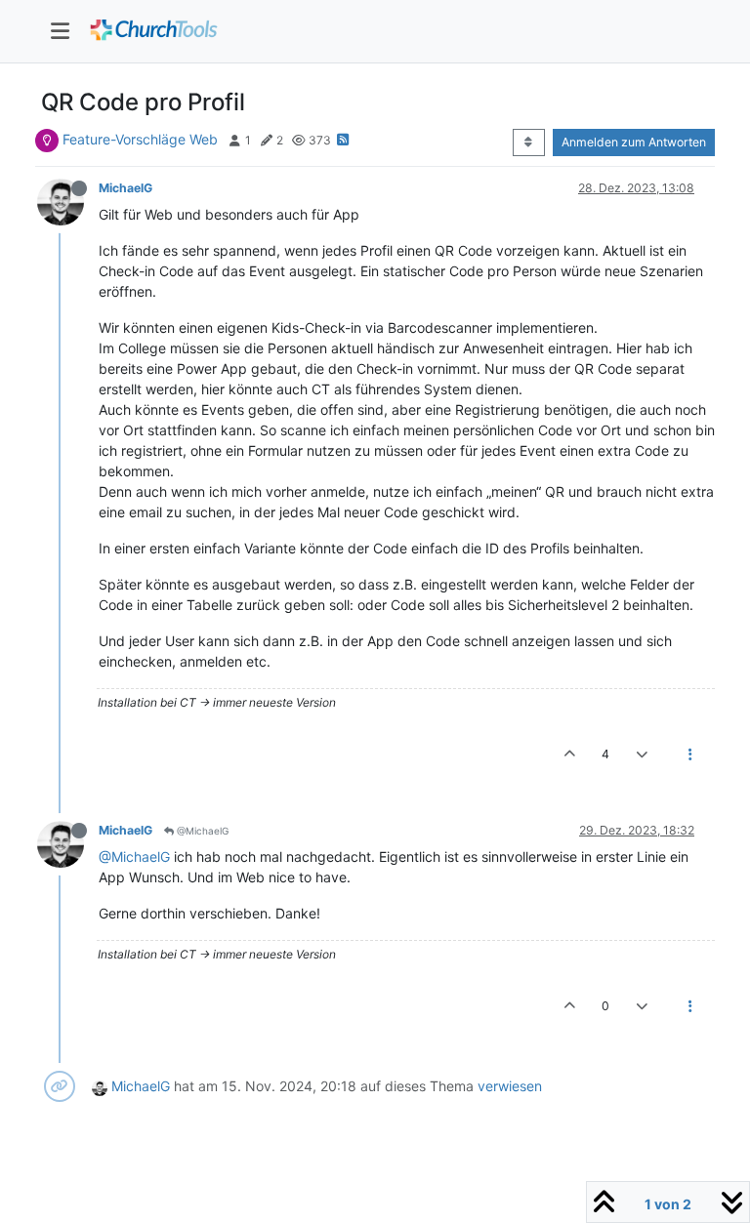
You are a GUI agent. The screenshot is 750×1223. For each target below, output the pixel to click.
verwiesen (510, 1086)
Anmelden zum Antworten (634, 142)
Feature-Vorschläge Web (140, 139)
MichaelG (125, 188)
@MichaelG (201, 830)
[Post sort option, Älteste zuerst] (529, 142)
